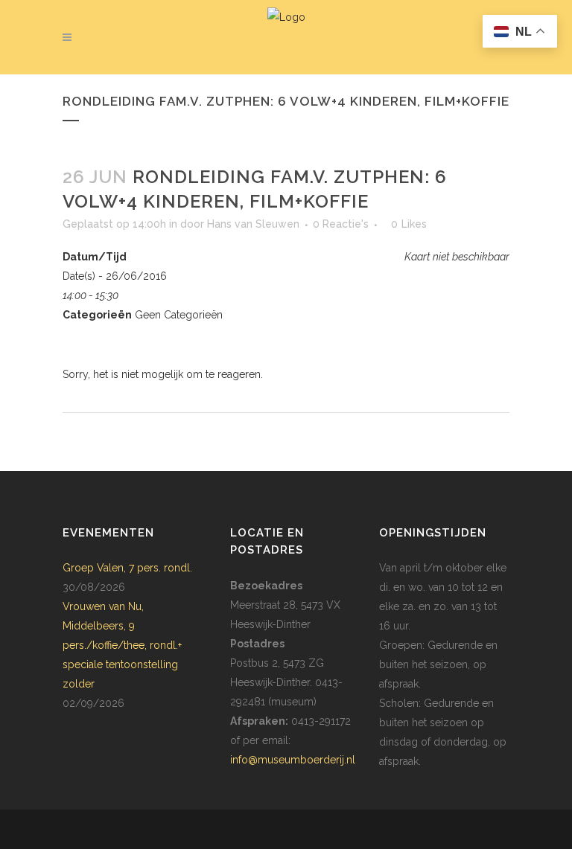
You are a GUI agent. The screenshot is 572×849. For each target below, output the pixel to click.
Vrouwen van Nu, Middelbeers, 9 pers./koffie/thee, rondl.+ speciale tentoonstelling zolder (122, 645)
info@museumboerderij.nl (292, 760)
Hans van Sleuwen (253, 224)
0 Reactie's (341, 224)
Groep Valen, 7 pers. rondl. (127, 568)
